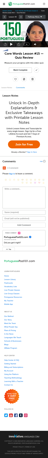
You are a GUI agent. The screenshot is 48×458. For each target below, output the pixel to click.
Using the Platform (11, 374)
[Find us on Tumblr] (21, 415)
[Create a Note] (24, 79)
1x (26, 44)
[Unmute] (35, 44)
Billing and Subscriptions (13, 367)
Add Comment (24, 225)
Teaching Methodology (13, 378)
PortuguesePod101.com (31, 443)
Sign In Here (32, 152)
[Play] (11, 44)
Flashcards (8, 283)
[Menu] (4, 4)
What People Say (11, 327)
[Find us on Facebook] (16, 415)
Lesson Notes (6, 88)
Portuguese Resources (13, 297)
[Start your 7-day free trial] (11, 396)
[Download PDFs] (32, 79)
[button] (44, 4)
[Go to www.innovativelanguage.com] (24, 436)
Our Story (8, 320)
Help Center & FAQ (11, 360)
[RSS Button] (4, 168)
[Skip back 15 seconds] (5, 44)
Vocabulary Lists (10, 286)
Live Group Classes (11, 294)
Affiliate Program (10, 348)
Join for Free (24, 144)
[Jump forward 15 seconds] (18, 44)
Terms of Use (30, 447)
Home (6, 276)
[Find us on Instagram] (26, 415)
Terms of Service (32, 453)
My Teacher (8, 301)
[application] (24, 34)
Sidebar (35, 17)
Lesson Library (7, 11)
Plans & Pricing (10, 330)
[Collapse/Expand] (24, 161)
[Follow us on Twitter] (6, 415)
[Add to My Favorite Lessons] (15, 79)
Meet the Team (10, 323)
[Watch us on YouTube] (11, 415)
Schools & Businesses (12, 341)
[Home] (22, 6)
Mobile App (8, 304)
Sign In (12, 174)
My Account (8, 371)
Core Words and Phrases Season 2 (26, 11)
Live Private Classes (12, 290)
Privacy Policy (18, 447)
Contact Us (8, 385)
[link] (4, 17)
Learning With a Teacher (13, 381)
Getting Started (10, 364)
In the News (8, 334)
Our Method (9, 316)
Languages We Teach (12, 337)
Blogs (6, 344)
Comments (20, 88)
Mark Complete (20, 70)
